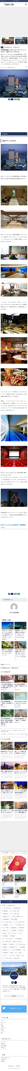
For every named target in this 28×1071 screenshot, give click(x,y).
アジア (2, 1020)
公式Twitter (3, 1059)
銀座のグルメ (6, 930)
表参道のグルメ (6, 949)
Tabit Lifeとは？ (11, 1065)
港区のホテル (16, 47)
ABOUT (14, 996)
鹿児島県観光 (6, 919)
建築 (12, 952)
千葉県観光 (5, 924)
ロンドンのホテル (12, 933)
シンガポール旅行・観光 (19, 922)
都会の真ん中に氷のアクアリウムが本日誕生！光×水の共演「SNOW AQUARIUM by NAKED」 (13, 731)
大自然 (18, 955)
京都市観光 (23, 947)
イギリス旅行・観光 (7, 958)
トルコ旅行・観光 (7, 941)
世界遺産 (12, 944)
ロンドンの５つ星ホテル (8, 938)
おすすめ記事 (4, 1045)
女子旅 (4, 933)
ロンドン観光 (18, 952)
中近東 (2, 1029)
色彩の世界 (17, 958)
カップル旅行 (6, 927)
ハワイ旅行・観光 (7, 908)
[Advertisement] (14, 22)
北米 (2, 1024)
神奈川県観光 (14, 919)
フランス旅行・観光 (21, 944)
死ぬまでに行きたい (18, 941)
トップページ (4, 1048)
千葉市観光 (14, 930)
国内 (2, 47)
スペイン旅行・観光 (15, 913)
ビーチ (21, 933)
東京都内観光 (19, 938)
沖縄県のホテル (6, 916)
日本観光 (5, 947)
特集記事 (3, 1043)
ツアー (12, 924)
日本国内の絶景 (17, 908)
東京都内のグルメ (13, 947)
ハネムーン (5, 955)
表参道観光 (14, 927)
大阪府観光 (5, 952)
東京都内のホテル (8, 47)
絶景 (4, 905)
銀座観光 (5, 944)
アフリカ (3, 1031)
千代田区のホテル (20, 924)
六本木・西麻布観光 (17, 949)
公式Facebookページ (5, 1057)
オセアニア (3, 1027)
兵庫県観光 (5, 913)
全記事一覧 (3, 1047)
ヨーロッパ (3, 1022)
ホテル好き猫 (14, 612)
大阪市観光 (22, 927)
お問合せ (3, 1061)
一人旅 (12, 955)
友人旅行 (21, 930)
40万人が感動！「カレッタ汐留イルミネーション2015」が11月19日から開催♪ (14, 735)
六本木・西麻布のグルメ (18, 916)
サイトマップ (4, 1041)
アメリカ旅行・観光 (7, 922)
